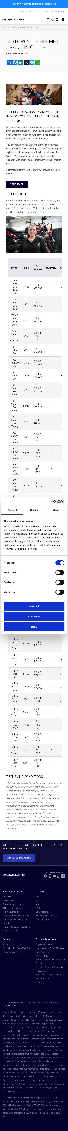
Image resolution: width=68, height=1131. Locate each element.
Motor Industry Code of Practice (50, 948)
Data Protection (43, 952)
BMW (38, 896)
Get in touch (59, 11)
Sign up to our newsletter (19, 857)
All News (7, 28)
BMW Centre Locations (13, 904)
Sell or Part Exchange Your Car (16, 948)
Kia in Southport (10, 912)
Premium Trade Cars (45, 919)
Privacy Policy (42, 955)
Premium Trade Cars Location (16, 915)
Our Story (7, 896)
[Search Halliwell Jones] (48, 19)
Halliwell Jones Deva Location (16, 927)
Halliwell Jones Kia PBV (46, 915)
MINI (38, 900)
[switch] (59, 572)
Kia (37, 904)
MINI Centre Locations (13, 908)
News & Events (41, 11)
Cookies (39, 982)
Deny (34, 626)
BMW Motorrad (42, 912)
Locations (21, 11)
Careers (30, 11)
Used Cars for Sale (11, 930)
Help (51, 11)
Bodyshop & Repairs (12, 952)
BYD (38, 908)
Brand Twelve (9, 1005)
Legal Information (44, 944)
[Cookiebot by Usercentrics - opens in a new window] (50, 501)
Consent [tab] (12, 510)
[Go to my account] (52, 20)
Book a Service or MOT (13, 944)
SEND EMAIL (17, 184)
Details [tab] (34, 510)
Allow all (34, 606)
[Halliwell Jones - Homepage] (20, 19)
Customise (34, 616)
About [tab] (55, 510)
